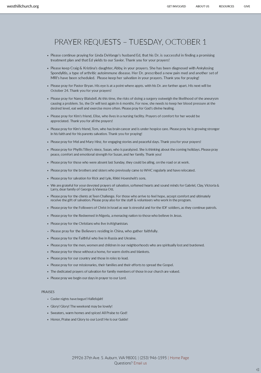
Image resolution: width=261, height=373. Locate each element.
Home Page (179, 358)
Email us (140, 363)
